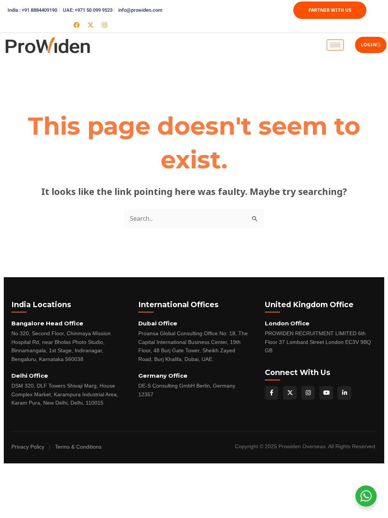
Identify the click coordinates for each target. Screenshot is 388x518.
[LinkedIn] (344, 393)
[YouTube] (326, 393)
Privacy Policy (27, 447)
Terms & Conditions (78, 447)
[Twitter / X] (290, 393)
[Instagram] (308, 393)
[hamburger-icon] (335, 44)
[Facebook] (271, 393)
